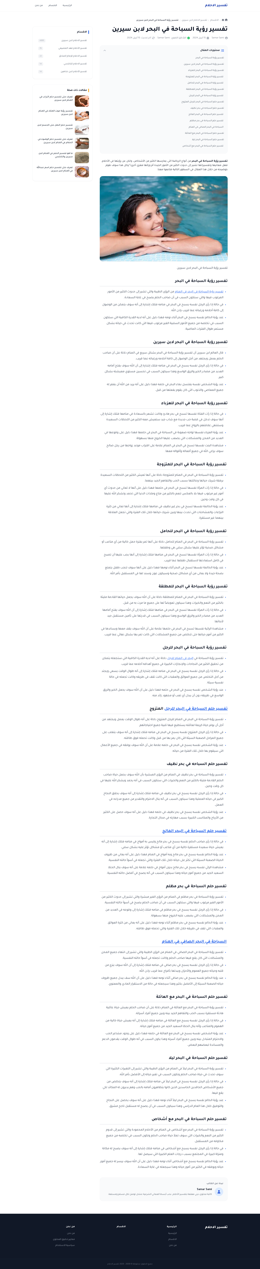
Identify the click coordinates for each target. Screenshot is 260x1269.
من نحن (39, 5)
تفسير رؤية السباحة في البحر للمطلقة (205, 89)
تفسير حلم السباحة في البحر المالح (206, 114)
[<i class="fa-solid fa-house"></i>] (225, 20)
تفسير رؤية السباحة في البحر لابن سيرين (203, 64)
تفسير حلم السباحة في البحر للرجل (196, 709)
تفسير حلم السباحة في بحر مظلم (207, 121)
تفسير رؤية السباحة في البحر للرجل (206, 96)
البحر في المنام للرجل (180, 658)
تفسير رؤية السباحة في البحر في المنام (199, 291)
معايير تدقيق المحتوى (64, 1239)
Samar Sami (218, 38)
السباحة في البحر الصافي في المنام (206, 127)
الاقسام (52, 5)
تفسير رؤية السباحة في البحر (210, 58)
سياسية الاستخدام (65, 1245)
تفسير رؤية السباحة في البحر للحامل (205, 83)
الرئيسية (67, 5)
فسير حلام (216, 5)
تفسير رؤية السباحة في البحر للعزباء (206, 70)
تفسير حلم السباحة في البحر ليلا (208, 140)
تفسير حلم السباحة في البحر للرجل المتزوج (202, 102)
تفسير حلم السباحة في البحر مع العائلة (204, 133)
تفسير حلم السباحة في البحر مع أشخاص (203, 146)
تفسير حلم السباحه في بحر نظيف (207, 108)
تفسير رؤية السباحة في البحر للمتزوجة (205, 77)
